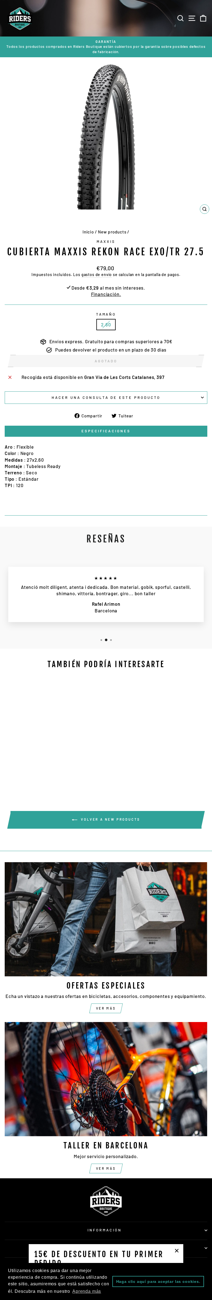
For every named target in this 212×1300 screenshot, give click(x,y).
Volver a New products (110, 819)
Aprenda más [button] (86, 1291)
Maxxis (106, 241)
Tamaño (106, 314)
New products (112, 231)
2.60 (106, 324)
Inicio (88, 231)
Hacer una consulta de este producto (106, 397)
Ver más (106, 1008)
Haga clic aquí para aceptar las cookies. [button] (158, 1281)
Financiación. (106, 294)
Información (105, 1230)
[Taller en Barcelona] (106, 1079)
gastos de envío (96, 274)
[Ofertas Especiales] (106, 919)
